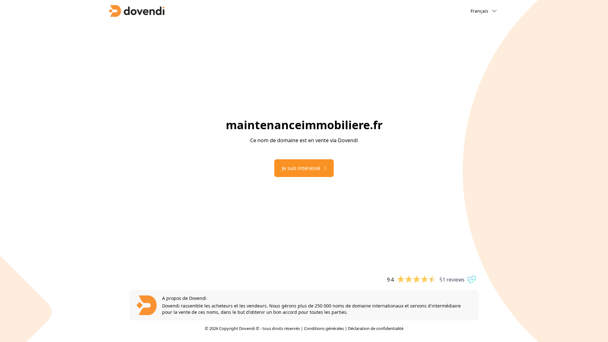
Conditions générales (324, 328)
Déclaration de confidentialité (375, 328)
